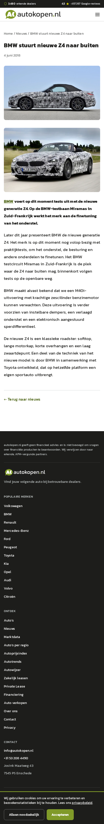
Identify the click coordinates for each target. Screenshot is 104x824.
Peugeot (10, 547)
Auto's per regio (16, 645)
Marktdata (12, 636)
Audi (7, 580)
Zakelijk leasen (16, 678)
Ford (7, 538)
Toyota (9, 555)
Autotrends (13, 661)
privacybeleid (82, 802)
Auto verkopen (15, 702)
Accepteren (60, 814)
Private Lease (14, 686)
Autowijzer (12, 669)
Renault (10, 522)
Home (8, 33)
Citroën (9, 596)
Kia (6, 563)
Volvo (8, 588)
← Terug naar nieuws (22, 399)
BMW (8, 201)
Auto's (9, 620)
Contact (10, 719)
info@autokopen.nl (18, 750)
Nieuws (21, 33)
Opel (7, 571)
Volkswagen (13, 506)
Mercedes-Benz (16, 530)
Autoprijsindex (15, 653)
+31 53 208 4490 (16, 758)
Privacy (9, 727)
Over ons (11, 711)
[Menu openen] (97, 14)
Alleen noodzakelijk (24, 814)
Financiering (13, 694)
